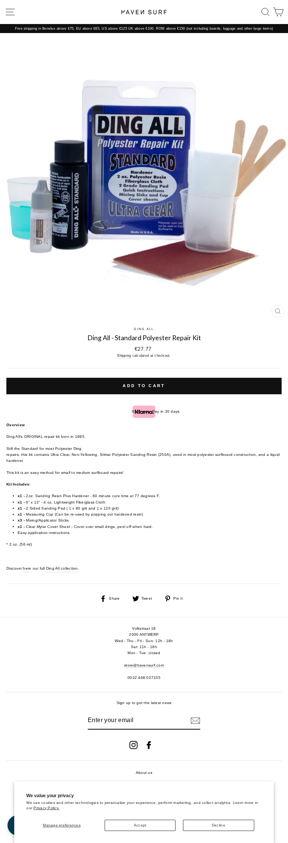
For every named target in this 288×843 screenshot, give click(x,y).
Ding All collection (62, 568)
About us (144, 773)
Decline (218, 825)
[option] (144, 28)
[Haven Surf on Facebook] (149, 745)
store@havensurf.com (144, 665)
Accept (140, 825)
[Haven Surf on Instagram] (133, 745)
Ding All (144, 329)
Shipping (124, 355)
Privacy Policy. (46, 808)
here (27, 568)
